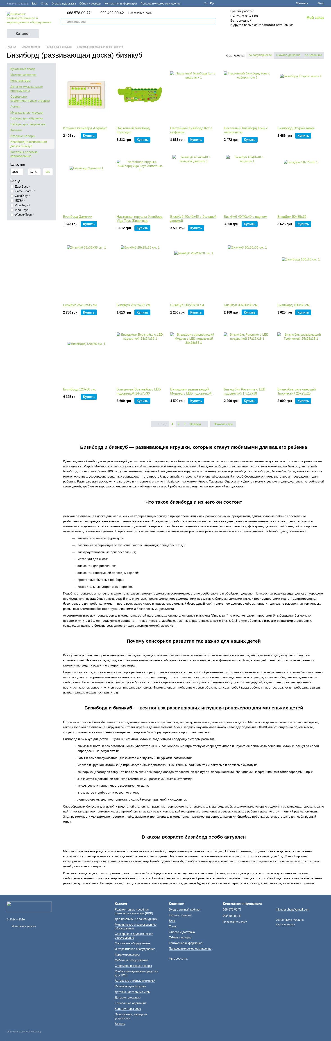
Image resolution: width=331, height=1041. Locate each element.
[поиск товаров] (212, 21)
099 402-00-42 (112, 13)
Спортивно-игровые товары (133, 965)
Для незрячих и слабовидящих (136, 919)
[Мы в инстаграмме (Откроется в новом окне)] (198, 3)
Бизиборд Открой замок (296, 128)
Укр (206, 3)
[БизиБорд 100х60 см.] (300, 271)
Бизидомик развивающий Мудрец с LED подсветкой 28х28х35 (190, 393)
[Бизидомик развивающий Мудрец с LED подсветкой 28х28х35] (193, 356)
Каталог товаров (17, 3)
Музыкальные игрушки (26, 112)
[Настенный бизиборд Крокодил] (140, 95)
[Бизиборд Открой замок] (300, 95)
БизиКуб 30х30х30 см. (241, 305)
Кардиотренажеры (127, 954)
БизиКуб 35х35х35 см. (80, 305)
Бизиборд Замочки (77, 216)
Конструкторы (20, 80)
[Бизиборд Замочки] (86, 183)
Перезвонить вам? (140, 13)
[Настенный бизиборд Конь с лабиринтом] (247, 95)
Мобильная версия (23, 926)
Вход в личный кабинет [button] (185, 909)
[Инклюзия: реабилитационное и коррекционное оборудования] (29, 906)
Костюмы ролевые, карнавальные (24, 154)
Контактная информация (121, 3)
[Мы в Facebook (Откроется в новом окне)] (187, 3)
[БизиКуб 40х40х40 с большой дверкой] (193, 183)
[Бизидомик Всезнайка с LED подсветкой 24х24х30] (140, 356)
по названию (313, 55)
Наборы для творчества (27, 124)
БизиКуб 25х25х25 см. (134, 305)
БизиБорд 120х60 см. (79, 389)
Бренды (120, 1023)
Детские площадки (128, 997)
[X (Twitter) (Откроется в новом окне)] (192, 3)
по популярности (260, 55)
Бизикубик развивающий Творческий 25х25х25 (296, 391)
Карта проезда (285, 924)
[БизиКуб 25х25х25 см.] (140, 271)
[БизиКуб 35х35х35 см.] (86, 271)
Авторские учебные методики (135, 980)
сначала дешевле (288, 55)
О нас (44, 3)
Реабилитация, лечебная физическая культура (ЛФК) (134, 911)
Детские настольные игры (132, 992)
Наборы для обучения (26, 118)
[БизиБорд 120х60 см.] (86, 356)
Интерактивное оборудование (135, 949)
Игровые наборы (22, 136)
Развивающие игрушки (130, 986)
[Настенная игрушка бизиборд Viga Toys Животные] (140, 183)
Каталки (16, 130)
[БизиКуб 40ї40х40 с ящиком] (247, 183)
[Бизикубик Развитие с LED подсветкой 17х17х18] (247, 356)
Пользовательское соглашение (161, 3)
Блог (34, 3)
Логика (15, 106)
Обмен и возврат (90, 3)
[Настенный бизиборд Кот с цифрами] (193, 95)
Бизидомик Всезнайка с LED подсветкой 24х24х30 (139, 391)
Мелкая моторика (23, 74)
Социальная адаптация (130, 1003)
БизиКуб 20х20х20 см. (187, 305)
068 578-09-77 (79, 13)
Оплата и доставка (64, 3)
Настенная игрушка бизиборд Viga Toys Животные (140, 218)
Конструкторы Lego (128, 1008)
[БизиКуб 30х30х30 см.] (247, 271)
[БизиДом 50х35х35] (300, 183)
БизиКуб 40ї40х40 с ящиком (245, 216)
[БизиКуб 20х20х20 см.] (193, 271)
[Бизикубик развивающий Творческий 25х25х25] (300, 356)
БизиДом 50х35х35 (291, 216)
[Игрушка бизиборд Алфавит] (86, 95)
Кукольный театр (22, 69)
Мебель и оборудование (131, 960)
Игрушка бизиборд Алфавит (85, 128)
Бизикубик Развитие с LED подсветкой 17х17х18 (244, 391)
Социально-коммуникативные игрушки (30, 98)
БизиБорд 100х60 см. (293, 305)
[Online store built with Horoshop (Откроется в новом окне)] (24, 1035)
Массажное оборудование (132, 943)
